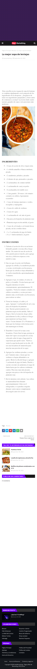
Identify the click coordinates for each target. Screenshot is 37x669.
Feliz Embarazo (6, 631)
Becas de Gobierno (24, 633)
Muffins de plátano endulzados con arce (23, 467)
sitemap (4, 650)
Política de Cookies (24, 650)
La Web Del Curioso (7, 633)
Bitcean (4, 628)
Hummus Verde (16, 449)
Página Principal (6, 50)
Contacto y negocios (27, 661)
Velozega (4, 638)
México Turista (6, 636)
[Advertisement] (18, 20)
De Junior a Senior (24, 628)
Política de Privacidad (25, 648)
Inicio (5, 661)
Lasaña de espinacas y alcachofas (22, 458)
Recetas (14, 50)
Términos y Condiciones (9, 652)
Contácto (21, 652)
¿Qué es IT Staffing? (17, 615)
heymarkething (7, 58)
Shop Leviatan (23, 636)
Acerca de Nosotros (7, 655)
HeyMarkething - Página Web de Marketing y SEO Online (22, 665)
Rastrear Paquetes (24, 638)
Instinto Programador (25, 631)
